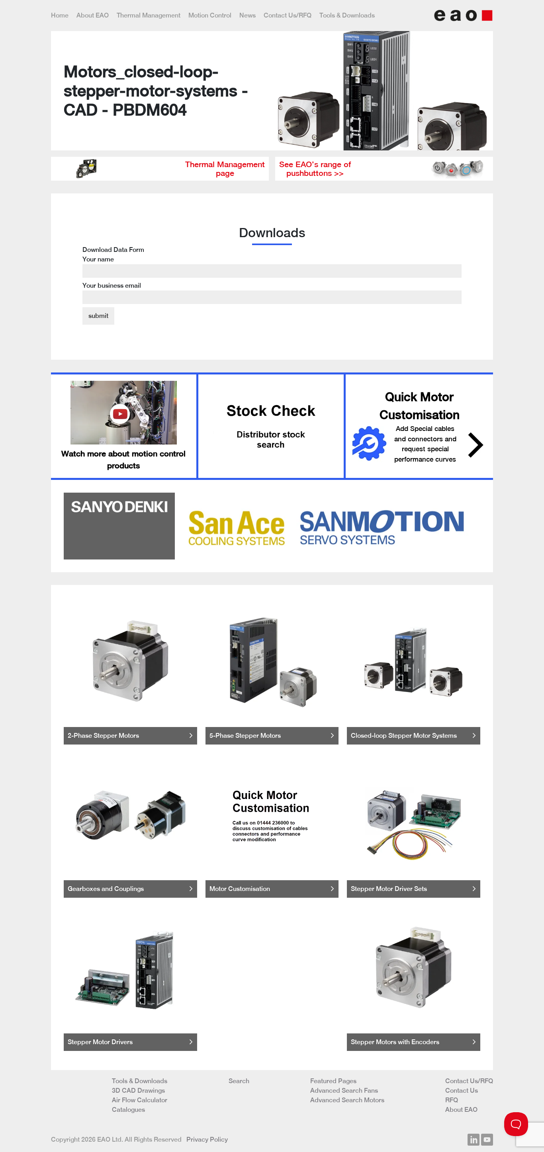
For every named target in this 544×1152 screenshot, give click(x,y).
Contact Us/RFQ (287, 15)
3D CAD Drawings (138, 1090)
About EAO (92, 15)
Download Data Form (113, 267)
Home (59, 15)
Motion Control (209, 15)
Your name (98, 259)
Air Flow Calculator (139, 1100)
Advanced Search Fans (344, 1090)
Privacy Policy (207, 1139)
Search (239, 1081)
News (247, 15)
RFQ (451, 1100)
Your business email (111, 285)
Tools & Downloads (347, 15)
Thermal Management (148, 15)
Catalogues (128, 1109)
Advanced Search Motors (347, 1100)
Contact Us (461, 1090)
